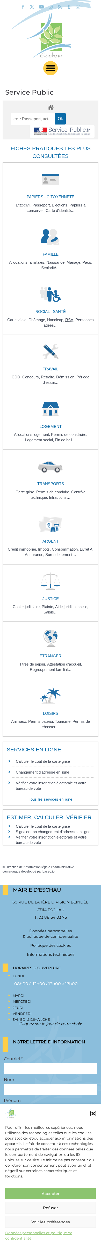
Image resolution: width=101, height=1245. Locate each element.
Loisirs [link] (50, 713)
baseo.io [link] (48, 871)
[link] (23, 7)
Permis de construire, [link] (69, 434)
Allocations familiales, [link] (27, 262)
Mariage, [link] (74, 262)
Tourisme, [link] (64, 721)
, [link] (70, 320)
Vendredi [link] (22, 1013)
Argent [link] (50, 541)
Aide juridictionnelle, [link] (71, 606)
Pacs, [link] (87, 262)
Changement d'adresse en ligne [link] (42, 772)
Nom (9, 1080)
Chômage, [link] (37, 320)
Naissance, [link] (56, 262)
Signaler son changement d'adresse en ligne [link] (53, 831)
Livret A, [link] (86, 549)
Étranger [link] (50, 656)
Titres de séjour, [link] (33, 664)
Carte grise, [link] (26, 492)
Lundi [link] (18, 976)
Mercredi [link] (22, 1001)
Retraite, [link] (48, 377)
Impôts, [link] (45, 549)
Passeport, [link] (42, 205)
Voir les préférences (50, 1221)
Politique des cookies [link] (50, 945)
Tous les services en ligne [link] (50, 799)
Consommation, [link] (66, 549)
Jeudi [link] (18, 1008)
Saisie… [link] (51, 612)
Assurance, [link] (35, 554)
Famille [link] (51, 254)
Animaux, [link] (19, 721)
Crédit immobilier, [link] (23, 549)
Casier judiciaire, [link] (27, 606)
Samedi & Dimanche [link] (31, 1019)
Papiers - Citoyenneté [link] (50, 197)
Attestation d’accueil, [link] (64, 664)
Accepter (51, 1193)
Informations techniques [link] (50, 954)
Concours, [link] (31, 377)
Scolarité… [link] (50, 267)
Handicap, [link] (56, 320)
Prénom (12, 1101)
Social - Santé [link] (50, 311)
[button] (93, 1113)
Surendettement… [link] (60, 554)
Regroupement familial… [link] (50, 669)
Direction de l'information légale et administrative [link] (40, 867)
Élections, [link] (60, 205)
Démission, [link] (66, 377)
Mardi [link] (18, 995)
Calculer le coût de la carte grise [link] (43, 761)
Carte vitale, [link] (17, 320)
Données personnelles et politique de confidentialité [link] (38, 1236)
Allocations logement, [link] (32, 434)
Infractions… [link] (59, 497)
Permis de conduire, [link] (53, 492)
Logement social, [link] (40, 440)
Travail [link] (50, 369)
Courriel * (13, 1059)
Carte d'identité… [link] (60, 210)
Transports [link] (50, 484)
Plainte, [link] (48, 606)
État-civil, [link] (24, 205)
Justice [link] (50, 598)
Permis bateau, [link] (41, 721)
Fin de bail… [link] (65, 440)
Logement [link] (51, 426)
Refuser (50, 1207)
